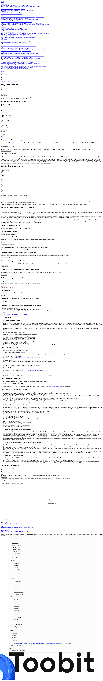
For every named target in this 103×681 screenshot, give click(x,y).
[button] (2, 105)
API (15, 571)
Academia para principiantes (19, 583)
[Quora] (64, 643)
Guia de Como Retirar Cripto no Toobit (53, 386)
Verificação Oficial (17, 590)
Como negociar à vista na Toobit (44, 375)
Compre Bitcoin (17, 599)
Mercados (10, 81)
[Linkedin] (60, 643)
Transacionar (3, 81)
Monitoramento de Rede (18, 592)
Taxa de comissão (17, 587)
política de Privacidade (16, 545)
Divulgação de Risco (16, 547)
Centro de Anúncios (16, 551)
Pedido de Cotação (17, 573)
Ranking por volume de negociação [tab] (19, 483)
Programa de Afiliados (18, 569)
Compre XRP (16, 610)
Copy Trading (16, 567)
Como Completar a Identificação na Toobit (20, 357)
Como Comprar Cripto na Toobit (30, 370)
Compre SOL (16, 608)
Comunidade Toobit (16, 549)
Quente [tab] (2, 483)
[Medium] (20, 643)
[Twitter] (16, 643)
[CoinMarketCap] (43, 643)
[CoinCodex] (49, 643)
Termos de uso (15, 543)
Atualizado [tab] (10, 483)
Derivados (16, 565)
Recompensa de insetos (18, 576)
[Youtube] (24, 643)
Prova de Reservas (15, 557)
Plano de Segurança (16, 553)
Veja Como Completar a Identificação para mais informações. (14, 314)
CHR (28, 381)
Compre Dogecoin (17, 604)
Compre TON (16, 606)
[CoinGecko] (55, 643)
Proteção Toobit (15, 555)
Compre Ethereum (17, 601)
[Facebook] (37, 643)
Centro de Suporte (17, 581)
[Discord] (29, 643)
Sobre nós (14, 541)
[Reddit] (33, 643)
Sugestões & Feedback (18, 594)
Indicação (16, 585)
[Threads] (68, 643)
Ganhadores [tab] (5, 483)
